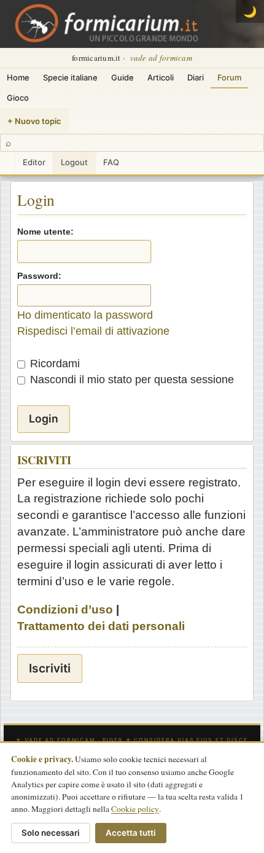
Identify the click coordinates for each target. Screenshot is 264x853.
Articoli (160, 77)
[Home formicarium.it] (132, 24)
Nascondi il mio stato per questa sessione (130, 379)
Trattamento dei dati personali (101, 626)
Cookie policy (135, 808)
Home (18, 77)
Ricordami (53, 363)
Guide (122, 77)
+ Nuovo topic (34, 121)
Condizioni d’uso (65, 609)
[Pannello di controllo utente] (7, 163)
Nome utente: (45, 231)
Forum (229, 77)
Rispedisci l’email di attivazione (93, 331)
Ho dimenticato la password (85, 315)
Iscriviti (50, 668)
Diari (195, 77)
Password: (39, 276)
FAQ (111, 162)
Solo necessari (50, 833)
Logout (74, 162)
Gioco (18, 98)
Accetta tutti (131, 833)
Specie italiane (70, 77)
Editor (34, 162)
